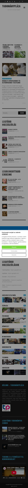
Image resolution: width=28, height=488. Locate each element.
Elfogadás (14, 247)
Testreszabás (14, 251)
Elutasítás (14, 255)
